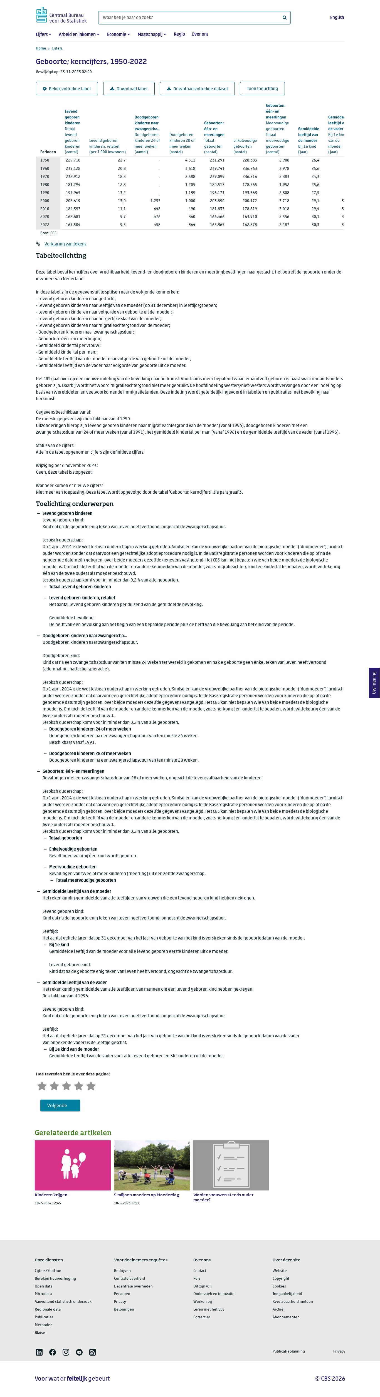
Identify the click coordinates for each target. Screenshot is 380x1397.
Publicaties (44, 1317)
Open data (43, 1286)
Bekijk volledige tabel (70, 89)
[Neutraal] (66, 1085)
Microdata (43, 1294)
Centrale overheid (129, 1279)
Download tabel (132, 89)
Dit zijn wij (202, 1286)
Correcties (202, 1317)
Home (41, 48)
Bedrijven (122, 1271)
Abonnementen (286, 1317)
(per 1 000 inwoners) (107, 140)
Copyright (281, 1279)
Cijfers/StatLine (48, 1271)
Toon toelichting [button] (262, 89)
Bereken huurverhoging (55, 1279)
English (337, 18)
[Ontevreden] (54, 1085)
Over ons (200, 34)
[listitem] (39, 1352)
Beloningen (124, 1309)
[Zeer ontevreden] (42, 1085)
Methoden (44, 1325)
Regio (179, 34)
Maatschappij (150, 35)
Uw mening (374, 683)
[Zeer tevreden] (91, 1085)
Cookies (279, 1286)
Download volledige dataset (200, 89)
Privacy (120, 1302)
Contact (199, 1271)
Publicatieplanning (289, 1351)
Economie (116, 35)
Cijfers (42, 35)
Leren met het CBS (208, 1309)
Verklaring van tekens (65, 244)
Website (280, 1271)
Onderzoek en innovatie (214, 1294)
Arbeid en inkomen (77, 35)
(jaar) (308, 140)
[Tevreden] (79, 1085)
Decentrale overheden (133, 1286)
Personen (122, 1294)
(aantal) (148, 135)
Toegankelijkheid (287, 1294)
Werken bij (202, 1302)
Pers (197, 1279)
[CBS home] (61, 14)
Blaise (40, 1333)
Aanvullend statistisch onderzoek (63, 1302)
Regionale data (48, 1309)
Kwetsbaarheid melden (293, 1302)
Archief (279, 1309)
